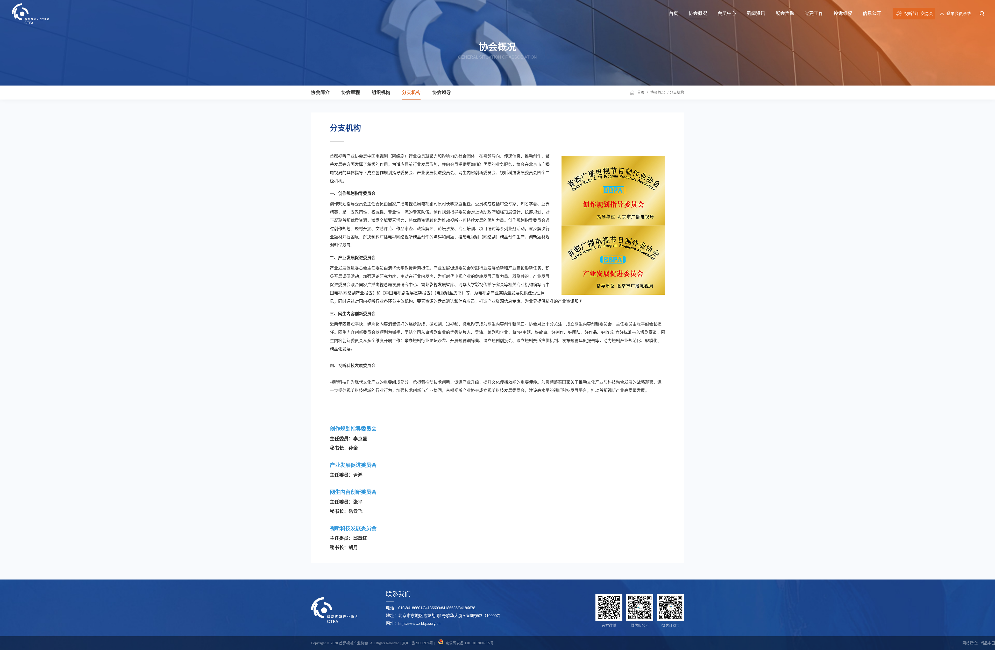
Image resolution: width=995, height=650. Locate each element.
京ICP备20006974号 (417, 643)
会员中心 (726, 13)
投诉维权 (843, 13)
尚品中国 (987, 643)
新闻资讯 (756, 13)
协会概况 (697, 13)
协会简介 (320, 92)
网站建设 (969, 643)
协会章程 (350, 92)
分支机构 (411, 92)
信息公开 (872, 13)
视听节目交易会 (918, 13)
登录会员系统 (958, 13)
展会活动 (785, 13)
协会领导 (441, 92)
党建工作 (814, 13)
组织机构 (381, 92)
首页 (673, 13)
